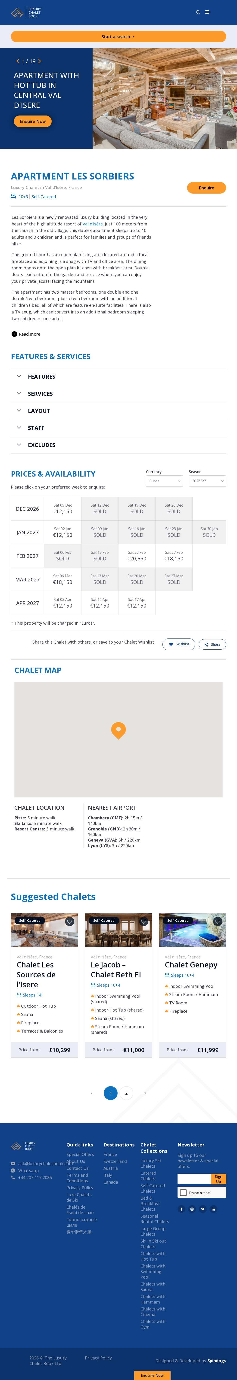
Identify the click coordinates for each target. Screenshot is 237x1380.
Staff (36, 428)
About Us (75, 1161)
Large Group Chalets (153, 1231)
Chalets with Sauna (152, 1286)
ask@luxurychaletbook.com (45, 1163)
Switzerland (115, 1161)
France (110, 1154)
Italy (107, 1175)
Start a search (116, 36)
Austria (110, 1168)
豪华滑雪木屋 (78, 1232)
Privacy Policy (79, 1187)
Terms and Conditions (77, 1177)
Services (40, 393)
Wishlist (183, 644)
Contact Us (77, 1168)
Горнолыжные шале (81, 1222)
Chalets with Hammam (152, 1299)
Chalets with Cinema (152, 1311)
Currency (154, 471)
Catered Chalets (148, 1175)
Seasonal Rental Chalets (154, 1218)
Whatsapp (28, 1170)
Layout (39, 410)
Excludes (41, 445)
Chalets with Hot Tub (152, 1256)
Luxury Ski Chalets (150, 1163)
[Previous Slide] (17, 61)
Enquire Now (152, 1375)
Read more (29, 334)
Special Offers (80, 1154)
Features (41, 376)
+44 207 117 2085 (35, 1177)
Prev (95, 1093)
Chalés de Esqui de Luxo (80, 1209)
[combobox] (164, 481)
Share (215, 644)
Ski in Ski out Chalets (153, 1243)
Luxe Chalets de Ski (79, 1197)
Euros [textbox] (154, 481)
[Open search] (198, 12)
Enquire (206, 188)
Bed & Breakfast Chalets (150, 1203)
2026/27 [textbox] (199, 481)
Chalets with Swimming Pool (152, 1271)
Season (195, 471)
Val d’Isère (93, 224)
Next (142, 1093)
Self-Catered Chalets (152, 1188)
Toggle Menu (207, 12)
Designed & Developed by (190, 1360)
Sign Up (218, 1179)
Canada (110, 1182)
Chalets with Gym (152, 1324)
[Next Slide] (39, 61)
